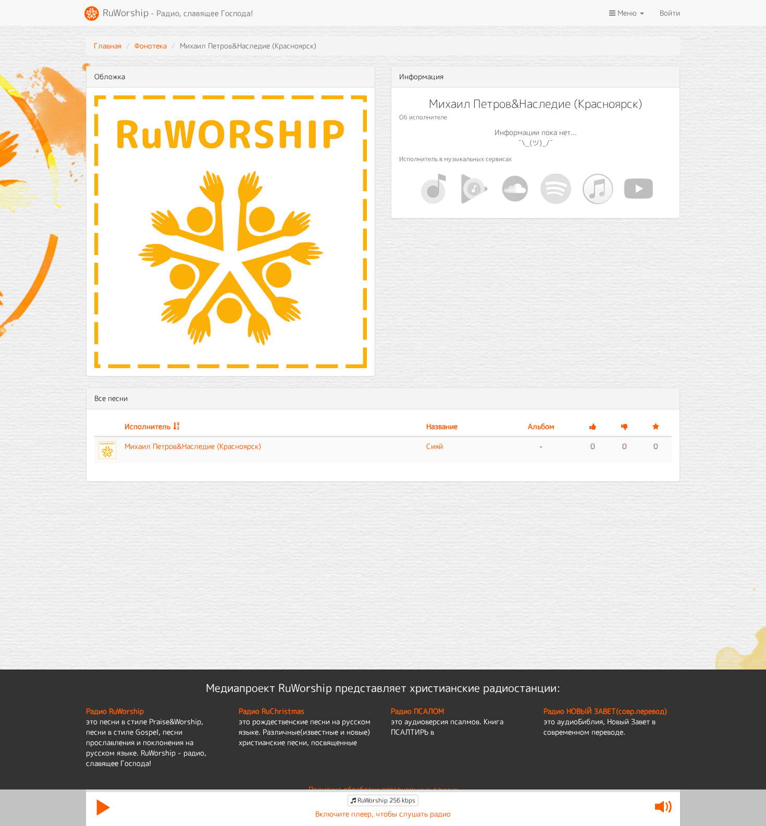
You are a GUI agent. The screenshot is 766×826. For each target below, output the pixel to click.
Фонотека (150, 46)
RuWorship (176, 12)
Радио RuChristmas (271, 711)
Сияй (434, 446)
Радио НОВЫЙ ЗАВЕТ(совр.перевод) (605, 711)
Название (442, 426)
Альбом (541, 426)
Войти (670, 13)
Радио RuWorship (115, 711)
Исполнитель (147, 426)
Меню (627, 13)
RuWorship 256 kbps (385, 800)
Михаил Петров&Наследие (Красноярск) (193, 446)
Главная (107, 46)
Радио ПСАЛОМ (417, 711)
